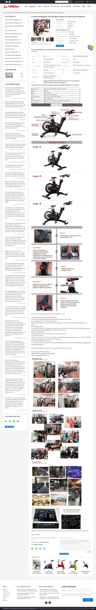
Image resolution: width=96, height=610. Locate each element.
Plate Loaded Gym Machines (12, 23)
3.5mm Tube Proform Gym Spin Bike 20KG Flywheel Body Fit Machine (36, 572)
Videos (39, 6)
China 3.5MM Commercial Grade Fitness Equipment (22, 608)
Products (32, 6)
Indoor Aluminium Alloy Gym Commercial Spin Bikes (85, 572)
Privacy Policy (6, 608)
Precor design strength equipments (14, 26)
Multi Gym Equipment (10, 36)
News (83, 6)
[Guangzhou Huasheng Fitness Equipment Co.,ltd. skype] (19, 421)
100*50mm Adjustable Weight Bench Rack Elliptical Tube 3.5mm (26, 597)
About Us (46, 6)
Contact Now (60, 45)
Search (70, 1)
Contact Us (76, 6)
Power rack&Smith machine (12, 43)
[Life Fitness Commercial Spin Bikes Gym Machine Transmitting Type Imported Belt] (49, 565)
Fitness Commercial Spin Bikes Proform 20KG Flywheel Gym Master (73, 572)
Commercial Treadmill (10, 46)
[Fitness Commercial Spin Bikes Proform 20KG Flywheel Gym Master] (73, 565)
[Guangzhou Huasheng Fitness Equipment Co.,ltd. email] (7, 421)
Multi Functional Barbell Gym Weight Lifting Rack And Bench (26, 594)
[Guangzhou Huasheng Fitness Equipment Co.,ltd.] (11, 6)
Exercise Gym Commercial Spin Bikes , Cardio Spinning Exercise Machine (61, 572)
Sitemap (5, 600)
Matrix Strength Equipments (12, 33)
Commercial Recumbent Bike (12, 58)
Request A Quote (79, 1)
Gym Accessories (9, 30)
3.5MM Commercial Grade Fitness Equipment (56, 530)
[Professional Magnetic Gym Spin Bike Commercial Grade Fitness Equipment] (41, 28)
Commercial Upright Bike (11, 52)
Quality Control (66, 6)
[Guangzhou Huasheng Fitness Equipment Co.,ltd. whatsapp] (11, 421)
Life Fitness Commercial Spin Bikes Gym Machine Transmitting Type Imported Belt (49, 572)
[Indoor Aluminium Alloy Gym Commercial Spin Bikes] (85, 565)
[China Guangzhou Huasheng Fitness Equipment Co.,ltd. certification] (9, 75)
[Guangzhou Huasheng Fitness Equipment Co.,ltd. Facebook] (6, 2)
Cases (89, 6)
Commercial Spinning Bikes (19, 12)
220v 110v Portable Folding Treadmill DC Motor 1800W (49, 594)
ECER (93, 608)
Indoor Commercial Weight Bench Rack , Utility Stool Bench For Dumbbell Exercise (27, 590)
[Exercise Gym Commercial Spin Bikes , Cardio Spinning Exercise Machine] (61, 565)
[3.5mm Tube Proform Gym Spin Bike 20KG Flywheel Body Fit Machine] (36, 565)
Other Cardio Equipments (11, 40)
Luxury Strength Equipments (12, 64)
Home (25, 6)
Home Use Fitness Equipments (13, 61)
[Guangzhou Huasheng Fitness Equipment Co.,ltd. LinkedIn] (9, 2)
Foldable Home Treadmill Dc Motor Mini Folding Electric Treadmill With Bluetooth (49, 597)
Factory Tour (55, 6)
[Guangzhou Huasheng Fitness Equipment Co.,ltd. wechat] (15, 421)
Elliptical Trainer (9, 49)
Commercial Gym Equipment (12, 20)
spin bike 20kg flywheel (39, 530)
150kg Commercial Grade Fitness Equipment (78, 530)
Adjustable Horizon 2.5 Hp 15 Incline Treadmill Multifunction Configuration (49, 590)
